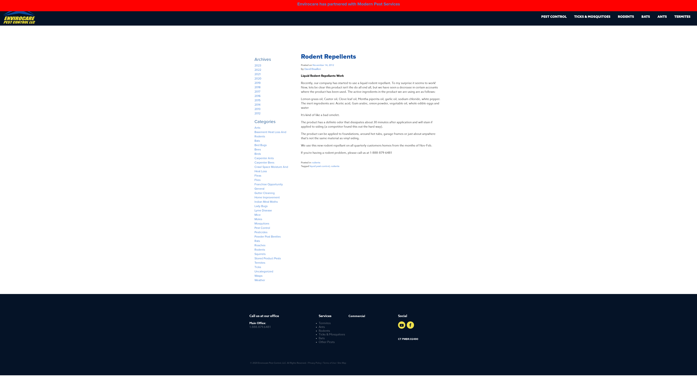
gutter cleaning (264, 193)
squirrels (260, 254)
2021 (257, 74)
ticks (257, 267)
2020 (257, 78)
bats (257, 141)
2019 (257, 83)
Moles (258, 219)
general (259, 189)
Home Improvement (267, 197)
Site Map (342, 363)
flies (257, 180)
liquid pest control (319, 166)
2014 (257, 105)
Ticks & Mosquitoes (592, 17)
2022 (257, 70)
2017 (257, 91)
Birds (257, 154)
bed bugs (260, 145)
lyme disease (263, 210)
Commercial (356, 316)
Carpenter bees (264, 162)
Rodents (626, 17)
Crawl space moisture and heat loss (271, 169)
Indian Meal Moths (266, 202)
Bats (645, 17)
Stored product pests (267, 258)
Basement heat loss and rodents (270, 134)
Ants (662, 17)
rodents (316, 162)
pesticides (260, 232)
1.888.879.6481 (260, 325)
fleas (257, 175)
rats (257, 241)
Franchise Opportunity (268, 184)
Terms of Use (329, 363)
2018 (257, 87)
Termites (682, 17)
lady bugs (261, 206)
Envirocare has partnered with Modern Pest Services (348, 4)
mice (257, 215)
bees (257, 149)
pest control (262, 228)
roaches (259, 245)
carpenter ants (264, 158)
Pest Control (554, 17)
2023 (257, 65)
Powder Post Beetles (267, 236)
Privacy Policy (314, 363)
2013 (257, 109)
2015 (257, 100)
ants (257, 128)
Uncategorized (263, 271)
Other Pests (327, 342)
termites (259, 263)
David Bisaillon (312, 69)
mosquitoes (261, 223)
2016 (257, 96)
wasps (258, 276)
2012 (257, 113)
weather (259, 280)
